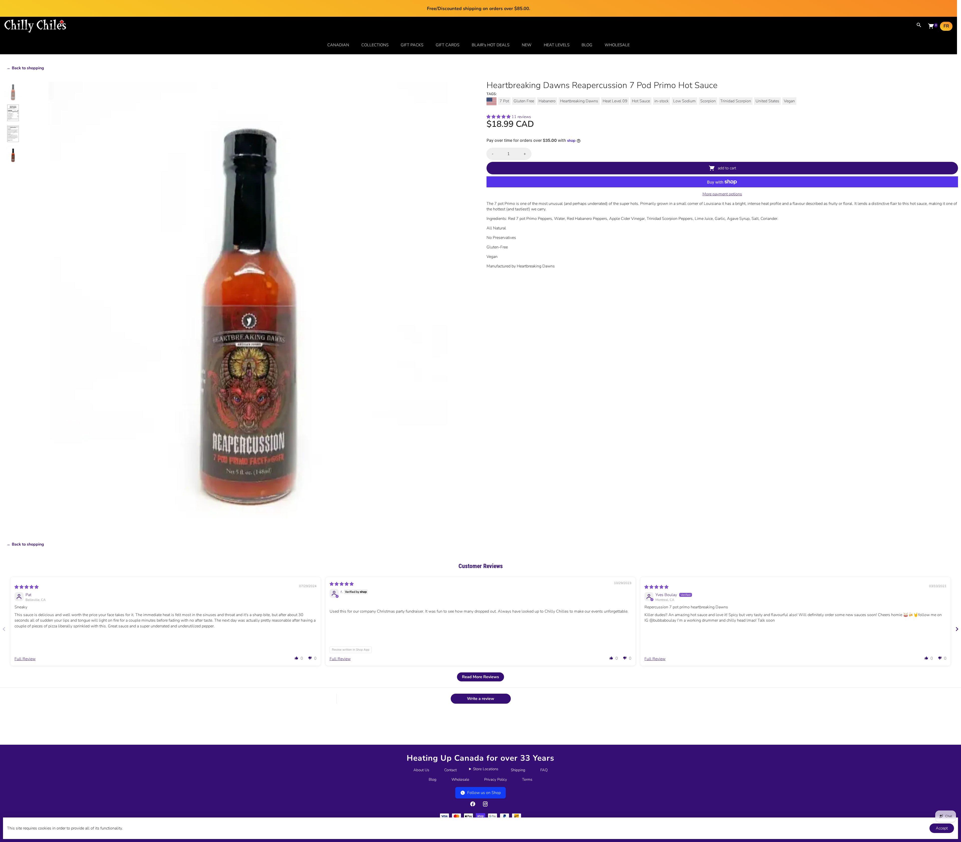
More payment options (722, 194)
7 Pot (504, 101)
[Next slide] (957, 629)
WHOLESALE (617, 45)
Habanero (547, 101)
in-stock (661, 101)
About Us (421, 769)
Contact (450, 769)
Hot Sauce (641, 101)
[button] (499, 117)
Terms (527, 779)
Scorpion (708, 101)
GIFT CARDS (447, 45)
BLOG (587, 45)
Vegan (789, 101)
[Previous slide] (4, 629)
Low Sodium (684, 101)
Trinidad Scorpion (735, 101)
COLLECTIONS (375, 45)
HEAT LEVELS (557, 45)
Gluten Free (524, 101)
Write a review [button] (480, 698)
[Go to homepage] (35, 31)
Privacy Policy (495, 779)
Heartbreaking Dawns (579, 101)
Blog (432, 779)
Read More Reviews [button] (480, 677)
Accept (942, 828)
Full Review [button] (25, 659)
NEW (527, 45)
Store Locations (485, 768)
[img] (27, 587)
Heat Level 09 (615, 101)
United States (767, 101)
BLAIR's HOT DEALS (491, 45)
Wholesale (460, 779)
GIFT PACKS (412, 45)
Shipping (518, 769)
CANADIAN (338, 45)
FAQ (544, 769)
